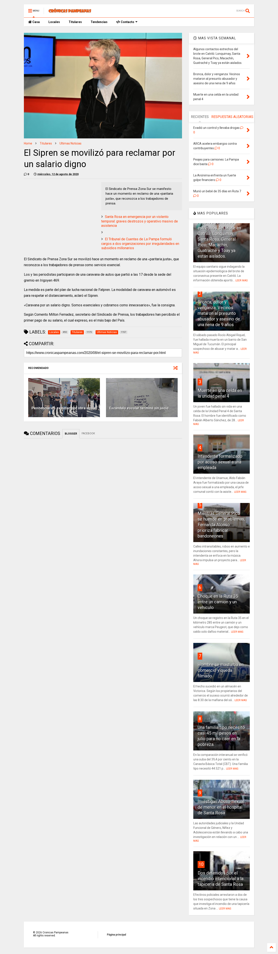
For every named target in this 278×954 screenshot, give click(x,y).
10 (201, 864)
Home (28, 143)
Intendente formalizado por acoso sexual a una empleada (220, 462)
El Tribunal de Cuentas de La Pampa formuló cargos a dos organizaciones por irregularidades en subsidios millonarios (140, 243)
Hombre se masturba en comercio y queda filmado (221, 670)
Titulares (75, 22)
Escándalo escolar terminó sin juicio (139, 408)
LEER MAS (241, 280)
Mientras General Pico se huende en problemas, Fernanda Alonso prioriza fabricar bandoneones (221, 525)
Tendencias (99, 22)
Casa (36, 22)
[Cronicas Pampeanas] (70, 12)
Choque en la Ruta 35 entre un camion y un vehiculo (218, 602)
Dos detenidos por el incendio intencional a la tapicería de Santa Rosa (220, 878)
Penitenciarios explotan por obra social (63, 408)
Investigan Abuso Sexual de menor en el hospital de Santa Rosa (221, 807)
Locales (54, 22)
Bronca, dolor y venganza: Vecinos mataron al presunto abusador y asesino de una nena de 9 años (219, 313)
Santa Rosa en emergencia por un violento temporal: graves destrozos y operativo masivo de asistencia (139, 221)
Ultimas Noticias (70, 143)
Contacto (127, 22)
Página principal (116, 934)
